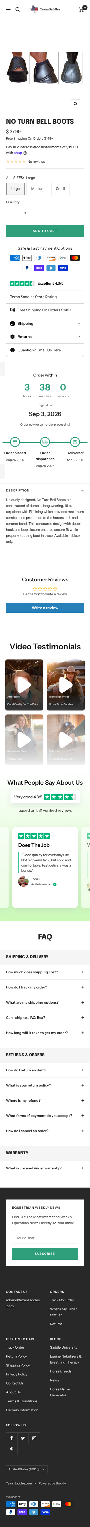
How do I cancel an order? (27, 1131)
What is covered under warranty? (34, 1168)
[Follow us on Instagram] (34, 1438)
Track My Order (62, 1300)
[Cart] (81, 9)
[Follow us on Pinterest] (11, 1449)
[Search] (18, 9)
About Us (13, 1392)
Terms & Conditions (22, 1401)
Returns (56, 1324)
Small (60, 188)
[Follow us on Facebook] (11, 1438)
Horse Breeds (61, 1371)
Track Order (15, 1347)
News (54, 1380)
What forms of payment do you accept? (39, 1115)
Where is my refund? (23, 1100)
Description (18, 490)
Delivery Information (22, 1410)
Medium (37, 188)
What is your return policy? (28, 1085)
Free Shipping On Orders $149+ (29, 138)
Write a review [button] (45, 607)
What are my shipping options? (32, 1002)
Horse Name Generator (60, 1392)
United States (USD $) (24, 1469)
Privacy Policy (16, 1374)
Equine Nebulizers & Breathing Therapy (66, 1359)
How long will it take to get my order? (37, 1033)
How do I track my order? (26, 987)
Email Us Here (48, 350)
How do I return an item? (26, 1070)
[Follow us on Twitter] (22, 1438)
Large (15, 188)
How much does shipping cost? (32, 972)
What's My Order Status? (63, 1312)
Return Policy (16, 1356)
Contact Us (15, 1383)
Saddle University (63, 1347)
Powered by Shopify (52, 1483)
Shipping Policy (18, 1365)
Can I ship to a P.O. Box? (25, 1017)
